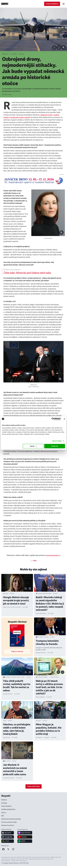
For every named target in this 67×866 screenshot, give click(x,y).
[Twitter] (8, 851)
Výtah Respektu (47, 593)
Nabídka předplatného (8, 809)
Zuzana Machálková (41, 613)
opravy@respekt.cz (53, 555)
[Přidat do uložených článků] (30, 588)
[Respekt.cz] (4, 4)
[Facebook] (3, 851)
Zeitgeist (45, 677)
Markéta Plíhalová (7, 694)
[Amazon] (7, 841)
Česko (4, 720)
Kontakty (4, 803)
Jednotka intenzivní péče (17, 677)
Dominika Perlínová (41, 652)
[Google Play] (7, 837)
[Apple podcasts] (24, 832)
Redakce (4, 800)
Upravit (32, 446)
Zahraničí (5, 593)
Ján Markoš (6, 778)
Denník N (12, 778)
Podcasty (40, 593)
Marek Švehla (6, 737)
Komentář (7, 761)
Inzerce (3, 812)
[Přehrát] (25, 588)
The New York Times (15, 607)
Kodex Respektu (6, 806)
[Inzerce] (33, 180)
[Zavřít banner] (64, 419)
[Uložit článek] (54, 47)
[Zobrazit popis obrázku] (59, 47)
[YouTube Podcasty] (24, 837)
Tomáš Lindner (7, 94)
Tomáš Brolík (39, 737)
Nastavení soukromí (7, 825)
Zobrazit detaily (57, 441)
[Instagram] (13, 851)
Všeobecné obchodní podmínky (11, 819)
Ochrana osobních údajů (9, 822)
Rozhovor (5, 54)
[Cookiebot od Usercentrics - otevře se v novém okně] (53, 419)
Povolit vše (54, 446)
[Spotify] (24, 841)
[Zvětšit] (33, 29)
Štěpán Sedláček (40, 697)
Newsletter (41, 637)
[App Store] (7, 832)
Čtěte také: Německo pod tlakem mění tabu (27, 272)
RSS (2, 816)
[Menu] (63, 4)
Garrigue (46, 637)
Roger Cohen (6, 607)
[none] (63, 47)
